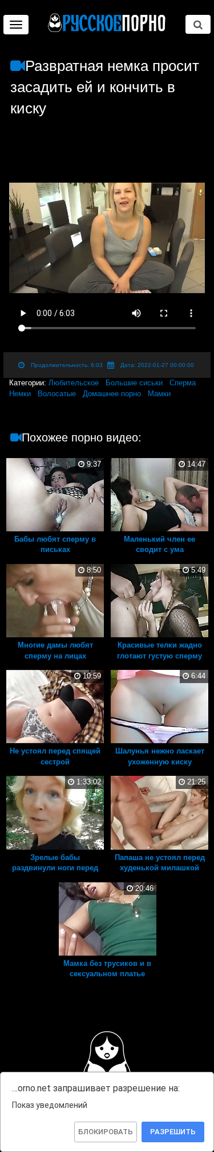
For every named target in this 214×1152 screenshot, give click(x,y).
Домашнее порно (112, 393)
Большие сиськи (134, 382)
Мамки (159, 393)
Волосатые (57, 393)
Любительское (74, 382)
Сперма (182, 382)
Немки (20, 393)
